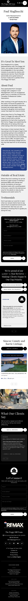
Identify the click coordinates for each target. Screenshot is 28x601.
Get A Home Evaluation (14, 581)
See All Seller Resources (14, 585)
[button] (25, 3)
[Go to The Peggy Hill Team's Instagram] (10, 543)
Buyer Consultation (14, 592)
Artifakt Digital (16, 557)
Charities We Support (14, 571)
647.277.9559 (14, 18)
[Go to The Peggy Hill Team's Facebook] (6, 543)
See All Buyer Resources (14, 597)
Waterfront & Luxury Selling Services (14, 584)
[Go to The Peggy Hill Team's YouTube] (18, 543)
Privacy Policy (13, 254)
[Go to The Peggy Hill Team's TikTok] (22, 543)
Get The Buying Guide (14, 594)
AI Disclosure (14, 553)
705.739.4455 (13, 225)
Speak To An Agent (14, 574)
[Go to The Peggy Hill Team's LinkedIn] (14, 543)
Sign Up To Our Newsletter (14, 572)
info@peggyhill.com (14, 226)
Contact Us (14, 550)
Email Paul (13, 20)
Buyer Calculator (14, 595)
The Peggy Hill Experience (14, 570)
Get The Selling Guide (14, 582)
